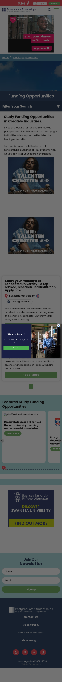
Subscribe (16, 348)
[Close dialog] (58, 325)
